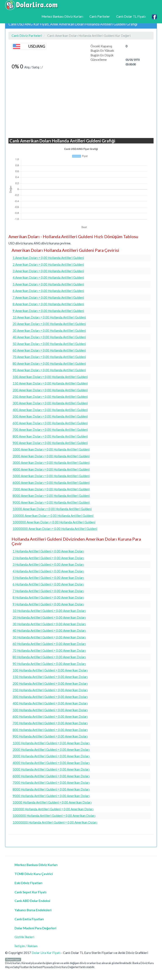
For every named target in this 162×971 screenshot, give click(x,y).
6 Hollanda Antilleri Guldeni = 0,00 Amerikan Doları (48, 584)
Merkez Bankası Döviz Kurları (62, 16)
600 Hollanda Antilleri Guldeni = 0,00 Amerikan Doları (50, 716)
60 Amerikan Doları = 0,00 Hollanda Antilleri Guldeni (49, 350)
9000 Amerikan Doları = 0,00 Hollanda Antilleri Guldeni (51, 502)
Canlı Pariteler (99, 16)
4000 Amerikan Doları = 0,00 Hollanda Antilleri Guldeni (51, 469)
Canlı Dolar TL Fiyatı (131, 16)
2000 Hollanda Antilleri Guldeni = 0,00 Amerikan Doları (51, 749)
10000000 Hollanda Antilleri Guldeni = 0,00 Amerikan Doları (55, 822)
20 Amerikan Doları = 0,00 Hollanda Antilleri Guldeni (49, 324)
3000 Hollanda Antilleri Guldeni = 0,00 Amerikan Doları (51, 756)
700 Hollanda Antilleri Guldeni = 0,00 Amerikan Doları (50, 723)
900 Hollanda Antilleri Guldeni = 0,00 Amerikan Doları (50, 736)
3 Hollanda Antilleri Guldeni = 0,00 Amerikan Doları (48, 564)
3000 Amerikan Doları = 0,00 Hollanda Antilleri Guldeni (51, 462)
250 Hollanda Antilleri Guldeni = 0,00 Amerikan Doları (50, 690)
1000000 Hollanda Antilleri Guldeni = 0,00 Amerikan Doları (54, 815)
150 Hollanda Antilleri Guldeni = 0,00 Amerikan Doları (50, 677)
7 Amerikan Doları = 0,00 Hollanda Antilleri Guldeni (48, 297)
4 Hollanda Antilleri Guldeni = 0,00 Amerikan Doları (48, 571)
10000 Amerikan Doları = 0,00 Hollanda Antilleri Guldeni (52, 509)
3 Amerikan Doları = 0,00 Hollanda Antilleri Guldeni (48, 271)
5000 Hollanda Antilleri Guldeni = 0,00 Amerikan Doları (51, 769)
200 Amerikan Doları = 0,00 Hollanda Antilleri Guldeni (50, 390)
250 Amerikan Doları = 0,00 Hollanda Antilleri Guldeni (50, 396)
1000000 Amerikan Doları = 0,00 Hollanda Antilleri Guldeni (54, 522)
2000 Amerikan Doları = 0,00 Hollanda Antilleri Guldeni (51, 456)
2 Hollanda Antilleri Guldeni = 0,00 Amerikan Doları (48, 558)
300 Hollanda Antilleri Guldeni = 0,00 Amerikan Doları (50, 697)
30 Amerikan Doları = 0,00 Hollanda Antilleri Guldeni (49, 330)
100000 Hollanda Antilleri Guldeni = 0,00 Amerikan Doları (53, 809)
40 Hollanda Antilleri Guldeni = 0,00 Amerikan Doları (49, 630)
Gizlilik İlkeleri (24, 937)
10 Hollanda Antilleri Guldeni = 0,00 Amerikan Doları (49, 611)
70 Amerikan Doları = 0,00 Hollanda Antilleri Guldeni (49, 357)
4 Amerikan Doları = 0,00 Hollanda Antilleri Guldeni (48, 277)
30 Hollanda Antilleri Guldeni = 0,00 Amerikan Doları (49, 624)
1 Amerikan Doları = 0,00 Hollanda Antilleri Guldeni (48, 258)
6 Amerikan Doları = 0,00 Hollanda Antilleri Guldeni (48, 291)
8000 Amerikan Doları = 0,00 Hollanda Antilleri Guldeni (51, 495)
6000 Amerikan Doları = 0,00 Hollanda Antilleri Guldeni (51, 482)
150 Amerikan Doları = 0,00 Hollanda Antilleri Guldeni (50, 383)
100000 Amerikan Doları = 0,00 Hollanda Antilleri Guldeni (53, 515)
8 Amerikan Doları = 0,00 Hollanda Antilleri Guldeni (48, 304)
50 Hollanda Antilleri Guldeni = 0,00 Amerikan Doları (49, 637)
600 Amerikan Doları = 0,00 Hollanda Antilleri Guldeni (50, 423)
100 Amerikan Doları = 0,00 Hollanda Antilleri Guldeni (50, 377)
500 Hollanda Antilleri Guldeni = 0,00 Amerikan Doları (50, 710)
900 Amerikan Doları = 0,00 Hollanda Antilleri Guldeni (50, 443)
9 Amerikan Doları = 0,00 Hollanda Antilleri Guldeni (48, 311)
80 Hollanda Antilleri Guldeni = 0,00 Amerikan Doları (49, 657)
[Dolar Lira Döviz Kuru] (31, 5)
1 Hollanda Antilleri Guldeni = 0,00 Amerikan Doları (48, 551)
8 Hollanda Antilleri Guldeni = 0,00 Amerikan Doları (48, 597)
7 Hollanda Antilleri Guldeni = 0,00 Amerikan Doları (48, 591)
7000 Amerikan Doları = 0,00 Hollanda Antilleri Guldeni (51, 489)
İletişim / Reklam (26, 946)
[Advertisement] (81, 104)
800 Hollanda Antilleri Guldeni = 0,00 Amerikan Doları (50, 730)
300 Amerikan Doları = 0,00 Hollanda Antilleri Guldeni (50, 403)
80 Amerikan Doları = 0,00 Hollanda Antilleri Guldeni (49, 363)
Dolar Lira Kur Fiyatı (46, 953)
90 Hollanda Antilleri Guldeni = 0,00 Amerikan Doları (49, 664)
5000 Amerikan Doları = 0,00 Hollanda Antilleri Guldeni (51, 476)
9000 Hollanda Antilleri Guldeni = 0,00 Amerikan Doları (51, 796)
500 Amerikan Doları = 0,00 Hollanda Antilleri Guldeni (50, 416)
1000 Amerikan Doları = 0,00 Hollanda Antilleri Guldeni (51, 449)
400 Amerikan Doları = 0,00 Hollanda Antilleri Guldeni (50, 410)
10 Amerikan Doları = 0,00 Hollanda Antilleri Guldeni (49, 317)
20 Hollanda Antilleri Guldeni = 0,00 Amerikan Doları (49, 617)
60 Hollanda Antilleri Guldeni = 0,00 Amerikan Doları (49, 644)
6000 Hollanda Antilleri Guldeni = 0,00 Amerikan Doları (51, 776)
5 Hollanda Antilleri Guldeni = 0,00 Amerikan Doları (48, 578)
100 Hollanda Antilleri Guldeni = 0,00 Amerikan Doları (50, 670)
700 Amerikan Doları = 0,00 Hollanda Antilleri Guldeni (50, 429)
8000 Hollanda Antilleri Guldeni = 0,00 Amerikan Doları (51, 789)
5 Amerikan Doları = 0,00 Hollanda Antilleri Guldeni (48, 284)
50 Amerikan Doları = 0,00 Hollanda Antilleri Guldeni (49, 344)
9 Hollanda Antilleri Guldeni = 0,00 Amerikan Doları (48, 604)
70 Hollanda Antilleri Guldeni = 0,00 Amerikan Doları (49, 650)
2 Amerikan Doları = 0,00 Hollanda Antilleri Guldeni (48, 264)
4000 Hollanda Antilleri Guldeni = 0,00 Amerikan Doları (51, 763)
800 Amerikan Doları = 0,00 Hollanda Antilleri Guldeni (50, 436)
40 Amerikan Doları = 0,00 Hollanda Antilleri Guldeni (49, 337)
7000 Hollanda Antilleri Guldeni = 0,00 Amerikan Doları (51, 782)
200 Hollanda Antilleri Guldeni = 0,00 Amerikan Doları (50, 683)
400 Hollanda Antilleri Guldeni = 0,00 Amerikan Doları (50, 703)
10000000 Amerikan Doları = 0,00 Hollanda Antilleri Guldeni (55, 529)
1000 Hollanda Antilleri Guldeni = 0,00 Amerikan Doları (51, 743)
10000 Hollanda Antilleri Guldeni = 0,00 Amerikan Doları (52, 802)
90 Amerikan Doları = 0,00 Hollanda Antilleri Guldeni (49, 370)
